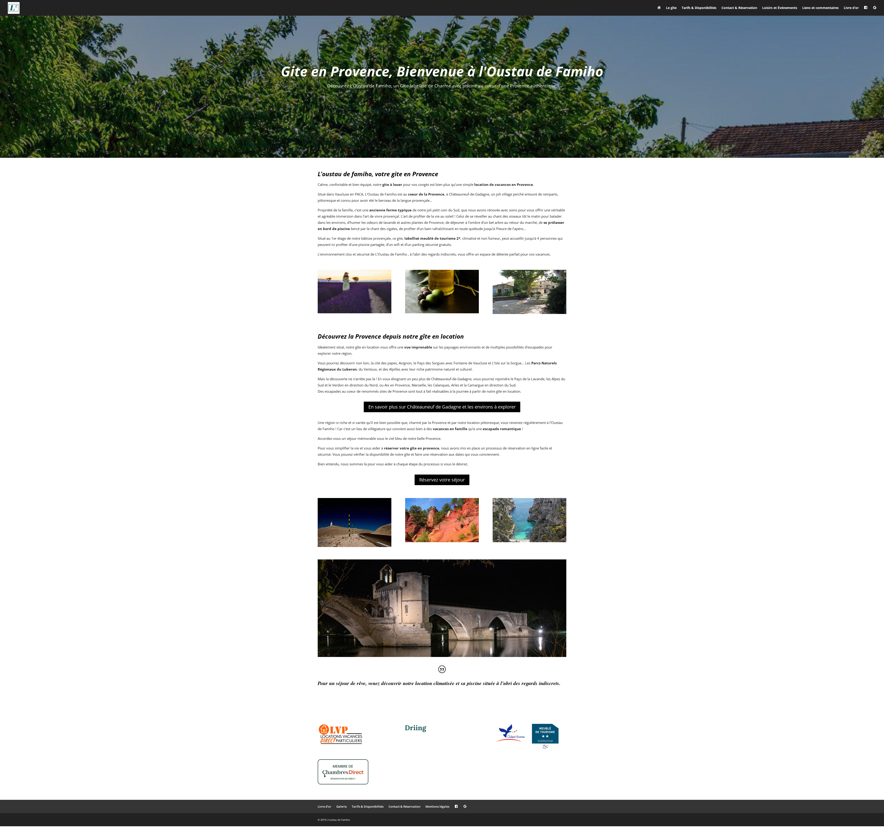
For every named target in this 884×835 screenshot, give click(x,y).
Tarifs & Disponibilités (699, 8)
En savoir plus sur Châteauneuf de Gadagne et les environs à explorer (442, 407)
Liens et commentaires (820, 8)
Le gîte (671, 8)
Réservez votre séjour (442, 480)
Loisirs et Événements (779, 8)
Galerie (341, 806)
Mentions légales (437, 806)
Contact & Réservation (739, 8)
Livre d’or (851, 8)
